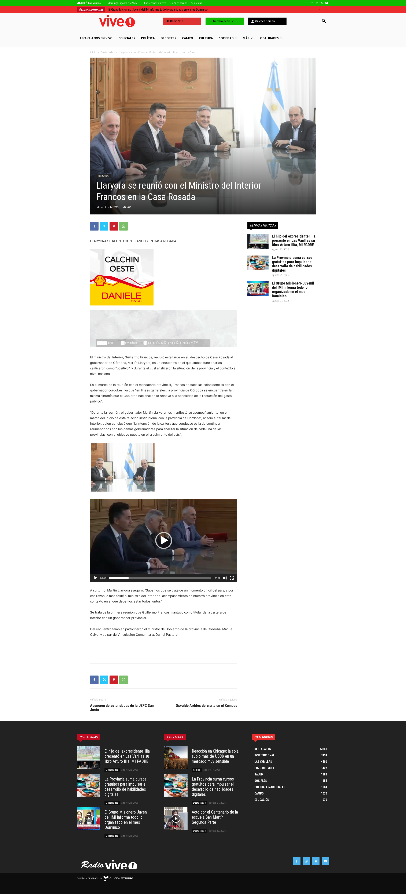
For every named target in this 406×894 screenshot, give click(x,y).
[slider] (160, 578)
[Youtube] (326, 3)
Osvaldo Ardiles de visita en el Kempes (206, 705)
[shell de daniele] (163, 277)
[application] (163, 540)
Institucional (104, 175)
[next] (326, 9)
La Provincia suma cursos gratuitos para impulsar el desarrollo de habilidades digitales (292, 263)
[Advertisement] (163, 649)
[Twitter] (321, 3)
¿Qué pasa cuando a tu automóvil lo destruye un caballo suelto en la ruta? (153, 9)
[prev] (319, 9)
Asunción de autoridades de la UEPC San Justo (122, 707)
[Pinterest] (114, 226)
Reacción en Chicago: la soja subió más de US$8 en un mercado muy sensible (215, 756)
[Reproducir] (95, 578)
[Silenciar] (225, 578)
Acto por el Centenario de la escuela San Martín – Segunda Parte (215, 817)
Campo (196, 769)
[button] (324, 21)
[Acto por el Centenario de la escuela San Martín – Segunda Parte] (176, 818)
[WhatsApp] (123, 226)
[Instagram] (317, 3)
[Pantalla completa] (232, 578)
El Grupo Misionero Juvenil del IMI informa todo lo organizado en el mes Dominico (293, 289)
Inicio (93, 52)
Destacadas (107, 52)
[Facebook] (312, 3)
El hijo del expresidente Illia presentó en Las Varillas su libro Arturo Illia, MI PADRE (293, 240)
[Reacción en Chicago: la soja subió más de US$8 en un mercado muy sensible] (176, 757)
